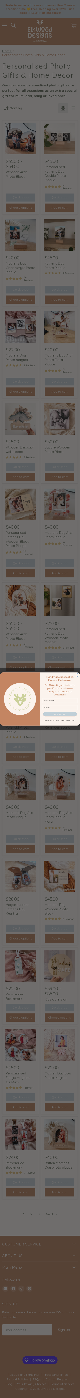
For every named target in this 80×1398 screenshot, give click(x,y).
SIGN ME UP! (60, 714)
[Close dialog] (77, 675)
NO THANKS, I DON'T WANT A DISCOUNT (60, 720)
